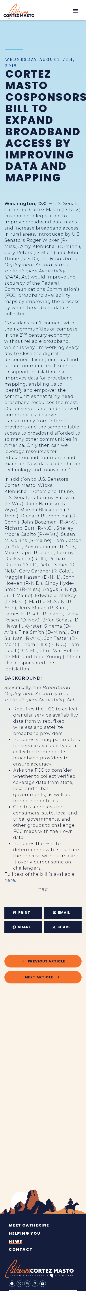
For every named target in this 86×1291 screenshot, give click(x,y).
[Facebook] (12, 1284)
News (15, 1241)
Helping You (25, 1233)
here (9, 880)
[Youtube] (42, 1284)
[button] (75, 11)
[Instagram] (27, 1284)
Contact (21, 1249)
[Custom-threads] (35, 1284)
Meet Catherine (29, 1225)
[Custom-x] (20, 1284)
